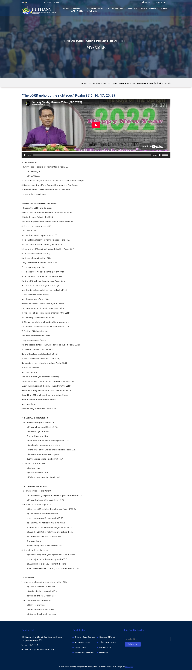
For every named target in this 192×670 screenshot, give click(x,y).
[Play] (25, 155)
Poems (164, 8)
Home (66, 8)
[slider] (165, 154)
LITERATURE (118, 8)
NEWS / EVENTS (149, 8)
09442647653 (53, 2)
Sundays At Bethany (77, 9)
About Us (146, 2)
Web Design (117, 667)
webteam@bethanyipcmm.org (39, 649)
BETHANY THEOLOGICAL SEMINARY (98, 9)
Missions (132, 8)
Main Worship (99, 83)
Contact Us (161, 2)
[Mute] (159, 155)
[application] (96, 155)
